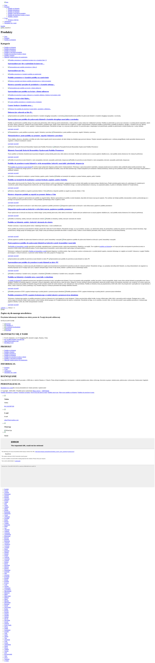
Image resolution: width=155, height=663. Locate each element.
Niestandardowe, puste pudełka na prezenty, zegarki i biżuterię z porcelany (35, 136)
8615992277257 (9, 343)
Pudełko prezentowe (13, 10)
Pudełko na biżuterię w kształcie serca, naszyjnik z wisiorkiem (30, 277)
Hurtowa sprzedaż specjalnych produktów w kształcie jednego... (31, 84)
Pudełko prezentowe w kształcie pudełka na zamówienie (28, 77)
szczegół (16, 129)
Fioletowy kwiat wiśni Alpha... (19, 98)
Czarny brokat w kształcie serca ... (20, 105)
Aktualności (7, 21)
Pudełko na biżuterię (13, 8)
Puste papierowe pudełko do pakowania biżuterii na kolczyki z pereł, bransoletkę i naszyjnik (42, 243)
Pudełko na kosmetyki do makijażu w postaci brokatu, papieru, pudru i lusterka (37, 180)
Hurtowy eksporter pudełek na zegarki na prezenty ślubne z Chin (32, 194)
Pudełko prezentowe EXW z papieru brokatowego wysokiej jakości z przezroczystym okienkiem (43, 295)
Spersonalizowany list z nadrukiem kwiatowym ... (26, 64)
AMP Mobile (45, 391)
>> (7, 308)
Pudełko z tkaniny (13, 16)
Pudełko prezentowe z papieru (9, 392)
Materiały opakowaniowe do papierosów (15, 57)
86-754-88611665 (9, 339)
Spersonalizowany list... (16, 71)
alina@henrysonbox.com (11, 341)
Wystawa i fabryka (13, 20)
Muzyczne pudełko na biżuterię (68, 392)
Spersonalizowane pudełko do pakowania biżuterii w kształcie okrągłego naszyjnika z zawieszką (43, 119)
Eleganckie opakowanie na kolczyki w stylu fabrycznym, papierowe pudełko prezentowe (40, 209)
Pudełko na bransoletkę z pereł (18, 246)
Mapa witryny (37, 391)
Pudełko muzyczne (53, 392)
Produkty (7, 7)
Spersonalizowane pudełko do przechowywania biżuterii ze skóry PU (33, 262)
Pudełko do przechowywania (86, 392)
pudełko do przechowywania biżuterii (21, 167)
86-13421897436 (19, 339)
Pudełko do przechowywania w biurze (19, 15)
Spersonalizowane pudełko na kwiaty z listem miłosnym (28, 91)
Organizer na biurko (24, 392)
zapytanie (10, 129)
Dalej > (4, 308)
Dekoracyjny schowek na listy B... (20, 112)
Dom (5, 5)
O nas (6, 18)
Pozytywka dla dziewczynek (39, 392)
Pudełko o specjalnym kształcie (17, 13)
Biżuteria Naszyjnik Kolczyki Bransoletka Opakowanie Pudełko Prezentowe (36, 150)
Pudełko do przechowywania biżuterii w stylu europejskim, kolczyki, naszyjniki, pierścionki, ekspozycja (46, 163)
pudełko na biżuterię (105, 246)
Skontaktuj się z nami (10, 23)
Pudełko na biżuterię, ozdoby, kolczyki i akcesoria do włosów (30, 222)
